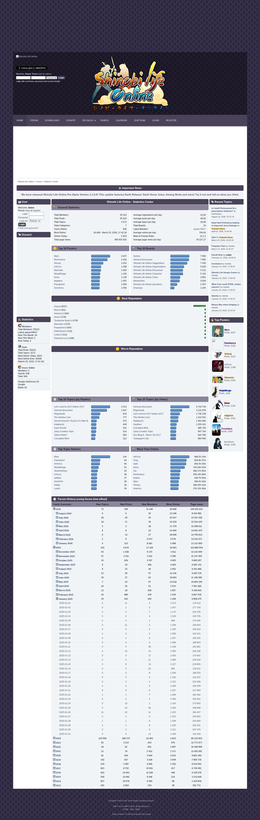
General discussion (63, 410)
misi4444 (58, 481)
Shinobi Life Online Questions (147, 284)
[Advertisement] (71, 27)
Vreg (56, 306)
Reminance (59, 259)
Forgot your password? (28, 228)
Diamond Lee (60, 338)
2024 (58, 738)
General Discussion (142, 259)
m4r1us (57, 266)
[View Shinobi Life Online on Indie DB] (26, 56)
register (48, 74)
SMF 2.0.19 (118, 806)
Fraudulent (59, 284)
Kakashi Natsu (218, 228)
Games (136, 256)
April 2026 (64, 530)
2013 (58, 785)
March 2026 (65, 535)
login (40, 74)
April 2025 (64, 586)
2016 (58, 772)
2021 (58, 751)
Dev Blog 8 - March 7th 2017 (147, 435)
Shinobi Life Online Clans (145, 277)
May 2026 (63, 526)
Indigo (57, 485)
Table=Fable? (60, 435)
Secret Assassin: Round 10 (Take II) (71, 421)
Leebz (57, 334)
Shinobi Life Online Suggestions (148, 263)
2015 (58, 777)
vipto (135, 464)
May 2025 (63, 582)
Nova (56, 277)
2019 (58, 760)
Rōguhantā (59, 414)
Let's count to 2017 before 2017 (69, 406)
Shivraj (57, 263)
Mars (56, 256)
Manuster (58, 270)
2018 (58, 764)
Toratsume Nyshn (62, 320)
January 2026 (66, 543)
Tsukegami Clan (141, 438)
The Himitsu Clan (62, 417)
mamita (231, 246)
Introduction (139, 281)
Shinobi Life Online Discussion (148, 270)
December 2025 (67, 552)
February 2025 (66, 595)
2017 (58, 768)
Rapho (136, 478)
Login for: (23, 221)
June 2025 (64, 577)
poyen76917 (200, 229)
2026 (58, 509)
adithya (57, 478)
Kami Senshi (60, 428)
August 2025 (65, 569)
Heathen (137, 424)
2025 (58, 547)
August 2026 (65, 513)
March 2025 (65, 590)
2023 (58, 743)
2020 (58, 755)
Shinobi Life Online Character (147, 274)
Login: (25, 214)
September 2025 (67, 565)
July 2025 (63, 573)
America (58, 313)
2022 (58, 747)
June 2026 (64, 522)
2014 (58, 781)
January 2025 (66, 599)
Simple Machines (142, 806)
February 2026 (66, 539)
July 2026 (63, 518)
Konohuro (59, 288)
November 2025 (67, 556)
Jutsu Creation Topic (64, 431)
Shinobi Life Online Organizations (149, 266)
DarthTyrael (59, 331)
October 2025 (65, 560)
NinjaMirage (60, 274)
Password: (23, 217)
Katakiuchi (59, 424)
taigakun (58, 281)
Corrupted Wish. (62, 438)
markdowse (217, 214)
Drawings (138, 288)
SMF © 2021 (129, 806)
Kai (135, 471)
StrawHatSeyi (60, 471)
